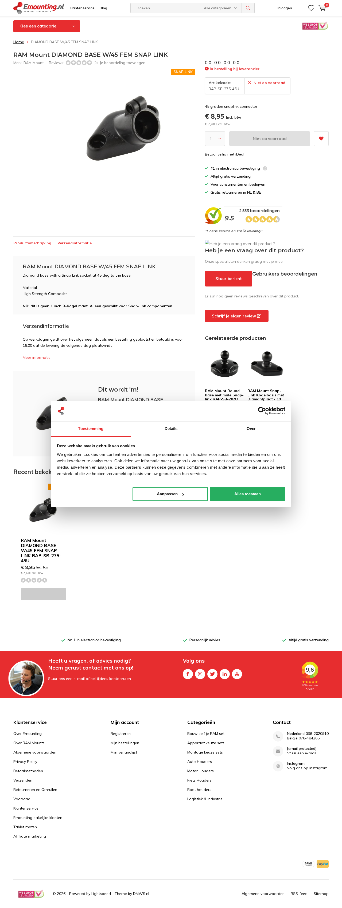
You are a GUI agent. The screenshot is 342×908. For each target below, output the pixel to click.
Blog (103, 8)
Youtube (237, 674)
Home (18, 41)
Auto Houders (199, 761)
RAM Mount (34, 62)
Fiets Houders (199, 780)
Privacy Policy (25, 761)
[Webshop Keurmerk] (31, 894)
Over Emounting (27, 733)
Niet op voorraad (270, 138)
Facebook (188, 674)
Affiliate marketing (29, 836)
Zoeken (248, 8)
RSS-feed (299, 893)
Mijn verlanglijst (124, 752)
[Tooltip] (265, 169)
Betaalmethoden (28, 770)
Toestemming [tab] (90, 428)
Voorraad (21, 799)
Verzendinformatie (74, 243)
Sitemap (321, 893)
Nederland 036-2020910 (308, 733)
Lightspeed (101, 893)
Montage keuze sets (205, 752)
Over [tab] (251, 428)
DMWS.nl (141, 893)
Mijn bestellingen (125, 742)
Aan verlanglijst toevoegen (321, 138)
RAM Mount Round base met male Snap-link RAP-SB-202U (224, 394)
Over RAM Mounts (29, 742)
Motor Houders (200, 770)
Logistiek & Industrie (205, 799)
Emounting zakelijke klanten (37, 817)
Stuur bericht (228, 278)
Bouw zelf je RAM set (205, 733)
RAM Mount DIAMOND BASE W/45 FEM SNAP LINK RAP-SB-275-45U (41, 550)
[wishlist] (311, 8)
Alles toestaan (247, 494)
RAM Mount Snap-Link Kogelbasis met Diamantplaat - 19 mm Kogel (265, 397)
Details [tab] (171, 428)
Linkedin (225, 674)
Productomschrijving (32, 243)
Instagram (200, 674)
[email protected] (302, 748)
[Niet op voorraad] (43, 594)
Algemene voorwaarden (34, 752)
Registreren (121, 733)
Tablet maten (25, 827)
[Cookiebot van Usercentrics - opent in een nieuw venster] (262, 411)
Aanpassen (167, 494)
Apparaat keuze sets (205, 742)
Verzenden (22, 780)
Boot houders (199, 789)
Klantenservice (82, 8)
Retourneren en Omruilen (35, 789)
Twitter (212, 674)
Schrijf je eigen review (234, 315)
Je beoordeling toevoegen (122, 62)
